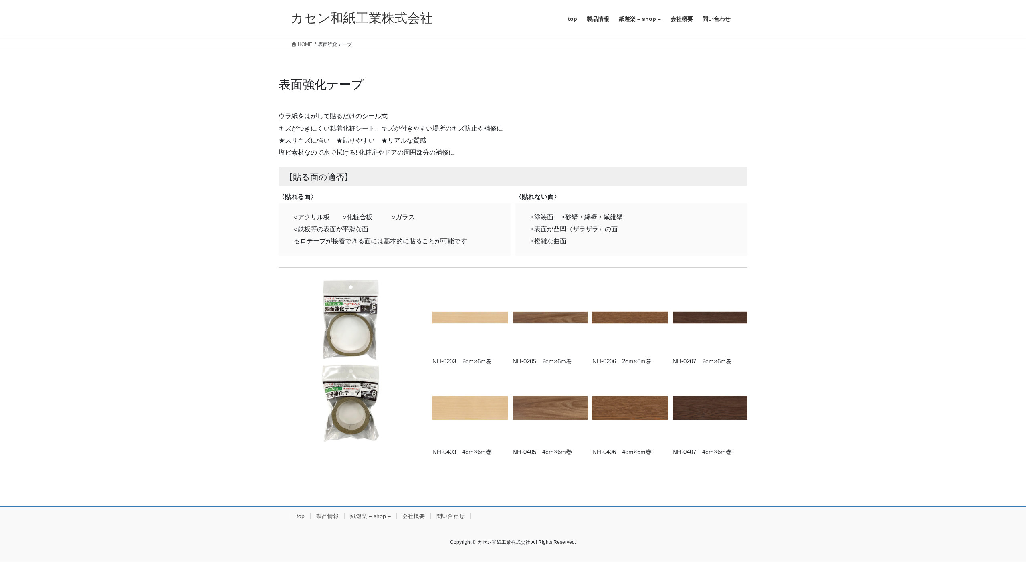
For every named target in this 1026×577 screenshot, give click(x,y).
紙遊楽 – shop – (370, 516)
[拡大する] (497, 290)
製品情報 (327, 516)
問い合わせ (450, 516)
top (301, 516)
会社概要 (413, 516)
